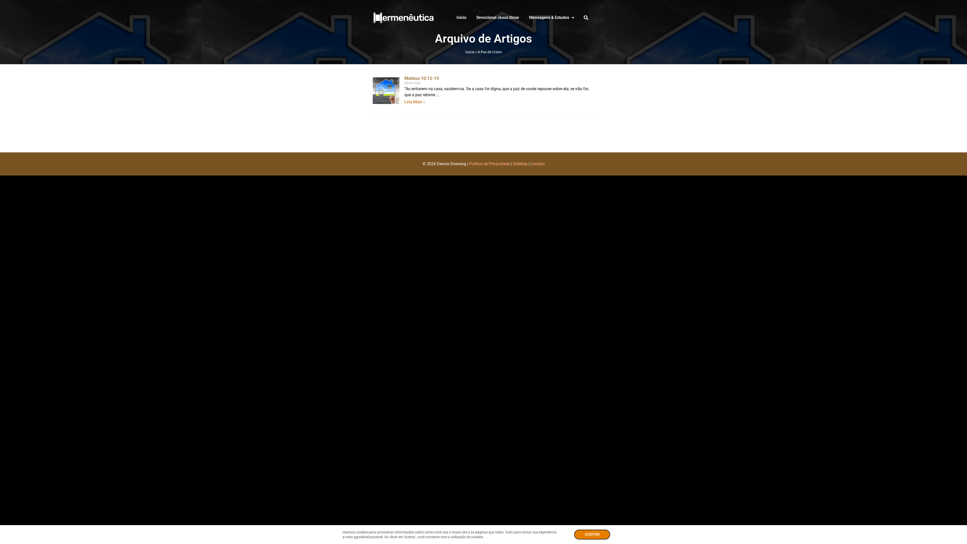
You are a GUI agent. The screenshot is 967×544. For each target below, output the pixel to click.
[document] (483, 272)
